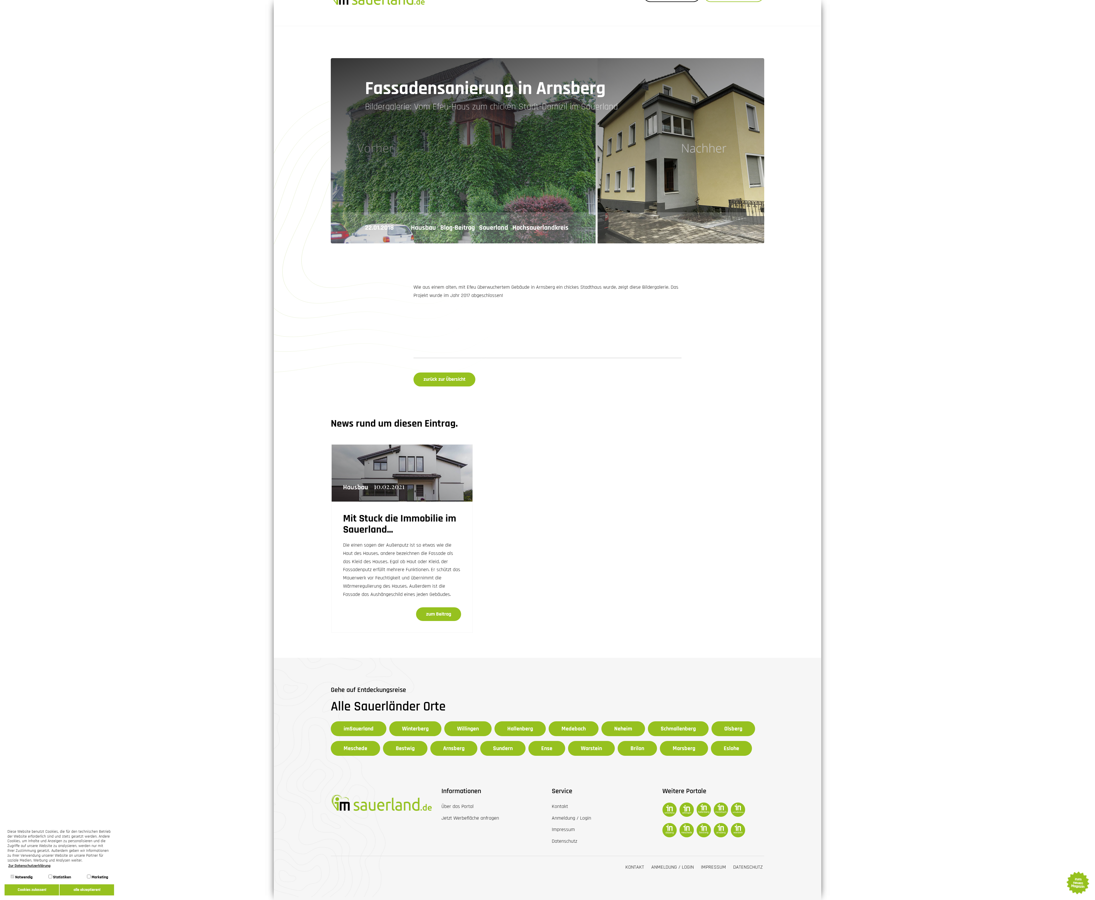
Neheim (623, 728)
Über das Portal (457, 806)
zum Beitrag (438, 614)
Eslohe (731, 748)
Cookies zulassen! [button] (32, 889)
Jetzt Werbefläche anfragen (470, 818)
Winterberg (415, 728)
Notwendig (23, 877)
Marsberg (684, 748)
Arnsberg (454, 748)
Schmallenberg (678, 728)
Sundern (503, 748)
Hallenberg (520, 728)
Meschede (355, 748)
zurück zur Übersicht (444, 379)
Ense (546, 748)
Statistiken (61, 877)
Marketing (99, 877)
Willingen (468, 728)
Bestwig (405, 748)
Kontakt (634, 867)
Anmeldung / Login (672, 867)
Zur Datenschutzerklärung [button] (29, 865)
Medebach (573, 728)
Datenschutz (748, 867)
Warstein (591, 748)
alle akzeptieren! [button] (87, 889)
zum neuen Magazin (1077, 882)
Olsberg (733, 728)
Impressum (713, 867)
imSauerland (359, 728)
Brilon (637, 748)
